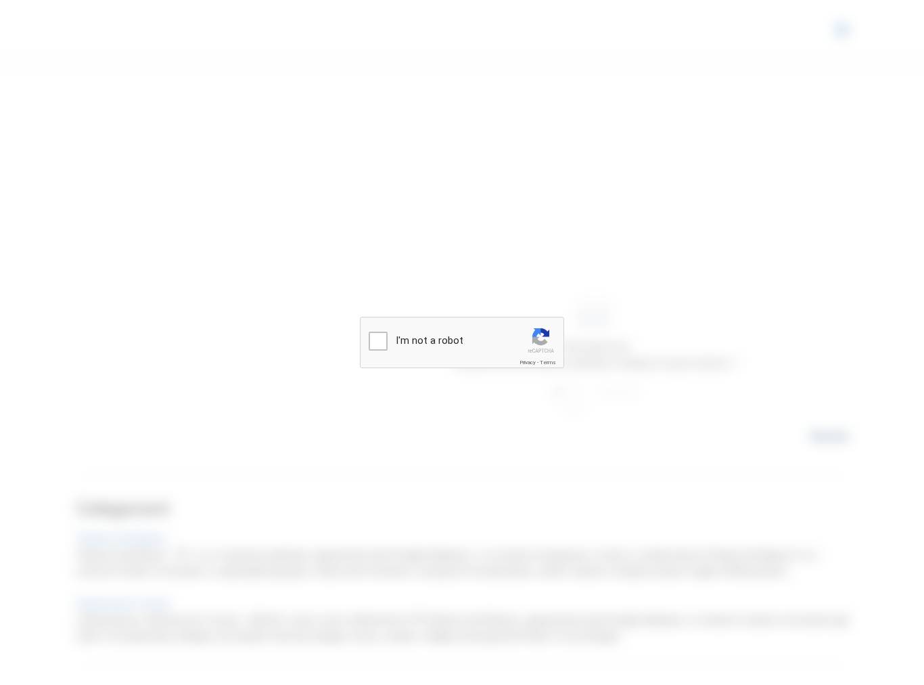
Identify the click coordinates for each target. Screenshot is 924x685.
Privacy (527, 362)
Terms (548, 362)
